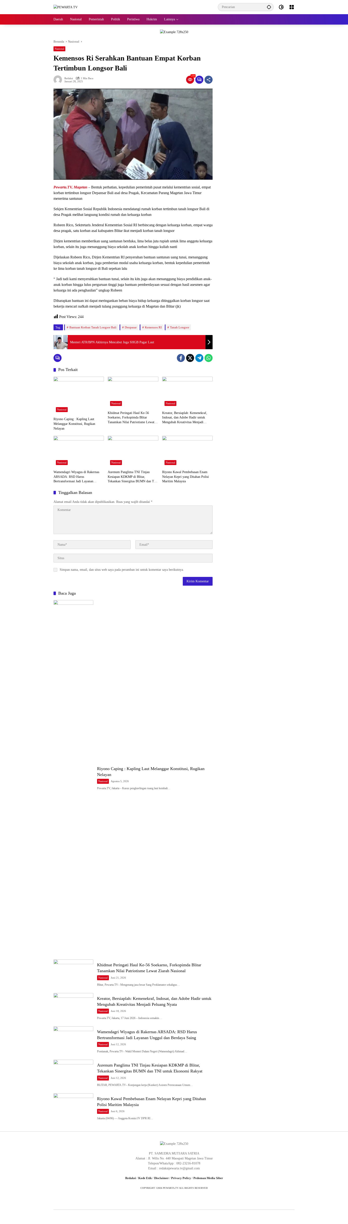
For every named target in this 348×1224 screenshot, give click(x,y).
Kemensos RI (153, 327)
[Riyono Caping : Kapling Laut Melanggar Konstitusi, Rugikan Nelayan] (79, 396)
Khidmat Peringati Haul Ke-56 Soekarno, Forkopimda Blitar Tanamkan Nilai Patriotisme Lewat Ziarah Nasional (131, 418)
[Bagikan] (209, 80)
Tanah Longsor (179, 327)
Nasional (59, 48)
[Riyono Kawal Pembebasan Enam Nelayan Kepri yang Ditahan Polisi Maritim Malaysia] (187, 451)
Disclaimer (161, 1178)
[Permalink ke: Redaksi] (59, 79)
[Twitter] (190, 358)
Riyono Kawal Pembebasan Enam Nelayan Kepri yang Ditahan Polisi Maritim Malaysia (185, 476)
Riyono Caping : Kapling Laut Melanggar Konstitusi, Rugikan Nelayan (74, 423)
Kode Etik (145, 1178)
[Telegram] (199, 358)
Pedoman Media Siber (208, 1178)
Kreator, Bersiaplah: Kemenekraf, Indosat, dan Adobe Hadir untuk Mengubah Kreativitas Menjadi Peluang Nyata (184, 418)
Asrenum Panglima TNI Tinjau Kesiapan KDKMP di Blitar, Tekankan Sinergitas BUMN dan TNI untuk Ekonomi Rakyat (133, 477)
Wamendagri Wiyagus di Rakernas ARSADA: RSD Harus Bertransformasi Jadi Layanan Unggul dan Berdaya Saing (76, 477)
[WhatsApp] (209, 358)
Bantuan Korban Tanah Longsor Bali (92, 327)
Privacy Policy (181, 1178)
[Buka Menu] (291, 7)
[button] (269, 7)
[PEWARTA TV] (66, 7)
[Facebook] (181, 358)
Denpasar (131, 327)
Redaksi (68, 78)
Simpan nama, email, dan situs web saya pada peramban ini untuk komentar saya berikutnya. (122, 569)
